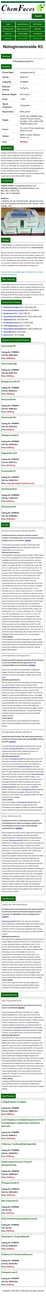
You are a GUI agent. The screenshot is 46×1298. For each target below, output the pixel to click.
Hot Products (37, 24)
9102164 (27, 540)
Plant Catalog (22, 33)
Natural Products (22, 24)
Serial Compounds (22, 29)
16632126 (12, 741)
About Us (8, 33)
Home (8, 24)
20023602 (21, 1008)
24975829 (32, 665)
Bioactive (37, 29)
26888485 (19, 828)
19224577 (5, 917)
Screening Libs (8, 29)
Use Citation (37, 33)
